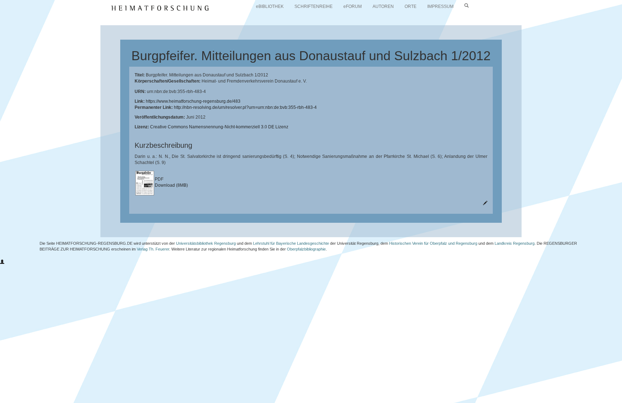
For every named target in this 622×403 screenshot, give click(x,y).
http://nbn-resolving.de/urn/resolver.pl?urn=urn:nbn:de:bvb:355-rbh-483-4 (245, 107)
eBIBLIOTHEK (270, 6)
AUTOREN (383, 6)
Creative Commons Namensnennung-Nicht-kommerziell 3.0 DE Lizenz (219, 126)
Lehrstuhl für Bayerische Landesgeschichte (291, 243)
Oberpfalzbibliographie (306, 249)
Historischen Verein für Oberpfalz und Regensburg (433, 243)
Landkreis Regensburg (515, 243)
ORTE (410, 6)
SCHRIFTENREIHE (313, 6)
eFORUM (352, 6)
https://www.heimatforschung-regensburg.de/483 (193, 101)
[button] (2, 262)
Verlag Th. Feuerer (153, 249)
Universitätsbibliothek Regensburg (206, 243)
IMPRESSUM (440, 6)
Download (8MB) (171, 185)
